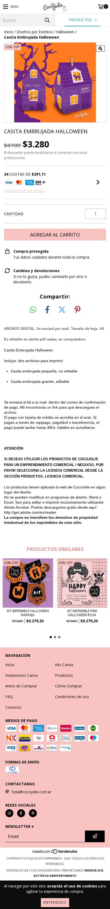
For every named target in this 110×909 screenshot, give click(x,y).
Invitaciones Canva (21, 675)
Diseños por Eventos (35, 31)
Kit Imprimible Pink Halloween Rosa (82, 613)
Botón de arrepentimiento (55, 876)
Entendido (55, 902)
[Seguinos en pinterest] (33, 813)
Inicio (8, 31)
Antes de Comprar (21, 685)
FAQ (9, 696)
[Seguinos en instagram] (9, 813)
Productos (64, 675)
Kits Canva (64, 664)
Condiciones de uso (72, 696)
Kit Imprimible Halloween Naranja (28, 613)
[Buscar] (47, 20)
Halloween (65, 31)
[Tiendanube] (55, 853)
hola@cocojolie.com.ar (31, 791)
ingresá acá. (94, 870)
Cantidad (13, 213)
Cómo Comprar (68, 685)
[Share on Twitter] (62, 310)
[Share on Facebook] (47, 310)
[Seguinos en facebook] (21, 813)
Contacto (13, 707)
